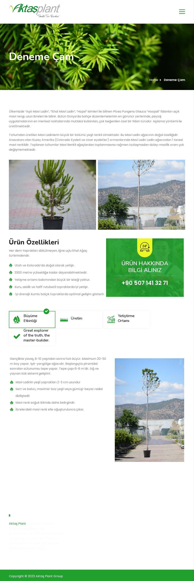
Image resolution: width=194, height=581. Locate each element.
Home (153, 80)
